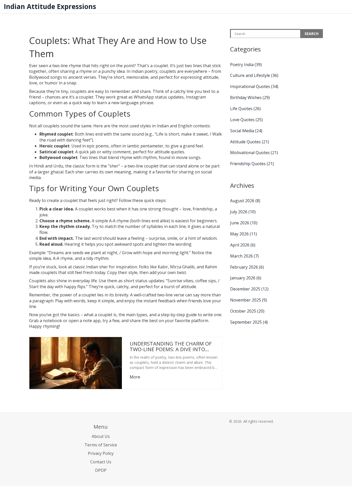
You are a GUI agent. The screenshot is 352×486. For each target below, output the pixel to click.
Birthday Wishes (250, 97)
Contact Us (100, 462)
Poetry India (246, 64)
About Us (101, 436)
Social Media (246, 131)
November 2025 (248, 300)
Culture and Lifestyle (254, 75)
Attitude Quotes (249, 142)
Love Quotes (246, 119)
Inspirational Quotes (254, 86)
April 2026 (242, 245)
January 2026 (245, 278)
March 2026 (244, 256)
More (135, 377)
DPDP (100, 470)
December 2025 (249, 289)
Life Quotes (245, 108)
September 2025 (249, 322)
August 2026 (245, 201)
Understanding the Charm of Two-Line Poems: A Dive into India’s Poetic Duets (171, 346)
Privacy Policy (101, 453)
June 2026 (243, 223)
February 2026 (247, 267)
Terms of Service (101, 445)
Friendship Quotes (252, 163)
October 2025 (247, 311)
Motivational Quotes (254, 152)
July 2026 (243, 212)
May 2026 (243, 234)
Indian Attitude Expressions (50, 6)
